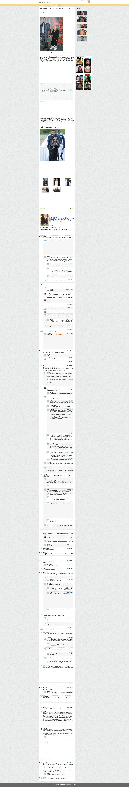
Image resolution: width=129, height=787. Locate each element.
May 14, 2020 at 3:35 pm (70, 299)
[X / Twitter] (80, 5)
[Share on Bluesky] (43, 16)
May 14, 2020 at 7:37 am (70, 350)
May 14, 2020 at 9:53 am (70, 400)
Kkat (47, 773)
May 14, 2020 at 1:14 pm (70, 608)
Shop (51, 5)
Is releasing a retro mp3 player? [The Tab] (58, 222)
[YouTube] (86, 5)
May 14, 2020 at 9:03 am (70, 576)
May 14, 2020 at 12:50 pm (70, 293)
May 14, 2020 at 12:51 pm (69, 592)
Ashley (44, 777)
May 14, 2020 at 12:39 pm (70, 711)
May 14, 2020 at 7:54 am (70, 530)
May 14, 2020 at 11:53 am (70, 357)
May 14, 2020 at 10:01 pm (70, 622)
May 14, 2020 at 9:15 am (70, 579)
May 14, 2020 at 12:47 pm (69, 409)
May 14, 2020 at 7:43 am (70, 307)
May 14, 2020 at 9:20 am (70, 564)
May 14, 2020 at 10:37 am (70, 286)
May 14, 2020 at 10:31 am (70, 691)
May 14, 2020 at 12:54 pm (70, 723)
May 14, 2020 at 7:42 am (70, 361)
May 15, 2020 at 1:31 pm (70, 773)
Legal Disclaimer (74, 784)
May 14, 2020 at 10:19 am (70, 687)
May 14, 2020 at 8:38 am (70, 568)
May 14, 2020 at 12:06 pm (69, 392)
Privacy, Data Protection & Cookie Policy (65, 784)
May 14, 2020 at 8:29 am (70, 556)
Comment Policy (57, 784)
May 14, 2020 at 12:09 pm (69, 587)
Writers (85, 0)
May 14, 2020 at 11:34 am (70, 333)
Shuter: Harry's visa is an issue (81, 35)
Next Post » (72, 208)
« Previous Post (42, 208)
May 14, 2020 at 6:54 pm (70, 324)
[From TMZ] (42, 101)
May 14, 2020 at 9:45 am (70, 263)
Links (58, 5)
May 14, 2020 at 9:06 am (70, 396)
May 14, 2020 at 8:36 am (70, 560)
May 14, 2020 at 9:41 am (70, 354)
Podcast (54, 5)
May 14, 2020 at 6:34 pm (70, 762)
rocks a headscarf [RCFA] (56, 221)
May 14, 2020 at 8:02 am (70, 548)
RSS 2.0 (59, 227)
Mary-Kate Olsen (47, 13)
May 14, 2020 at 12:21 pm (69, 289)
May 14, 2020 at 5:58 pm (70, 652)
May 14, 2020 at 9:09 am (70, 583)
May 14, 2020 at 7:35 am (70, 304)
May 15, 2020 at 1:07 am (70, 458)
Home (54, 784)
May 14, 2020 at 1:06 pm (70, 433)
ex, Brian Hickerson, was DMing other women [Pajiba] (61, 218)
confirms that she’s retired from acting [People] (60, 220)
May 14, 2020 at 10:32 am (69, 319)
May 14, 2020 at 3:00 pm (70, 279)
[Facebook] (83, 5)
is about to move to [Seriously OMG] (59, 219)
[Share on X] (41, 16)
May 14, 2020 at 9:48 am (70, 683)
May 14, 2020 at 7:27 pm (70, 777)
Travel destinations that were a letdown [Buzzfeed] (57, 216)
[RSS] (89, 5)
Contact (81, 0)
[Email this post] (46, 16)
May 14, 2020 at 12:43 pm (69, 405)
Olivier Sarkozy (52, 13)
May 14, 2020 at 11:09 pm (70, 544)
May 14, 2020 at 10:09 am (70, 637)
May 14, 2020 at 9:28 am (70, 501)
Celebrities (43, 5)
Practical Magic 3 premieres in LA (81, 29)
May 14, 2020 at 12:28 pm (70, 707)
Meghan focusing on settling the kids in (82, 10)
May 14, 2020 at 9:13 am (70, 256)
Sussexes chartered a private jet (81, 16)
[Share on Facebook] (40, 16)
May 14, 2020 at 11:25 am (70, 703)
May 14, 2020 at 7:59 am (70, 372)
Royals (48, 5)
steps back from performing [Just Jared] (58, 217)
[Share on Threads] (45, 16)
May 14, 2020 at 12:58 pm (70, 728)
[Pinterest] (87, 5)
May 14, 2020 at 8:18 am (70, 489)
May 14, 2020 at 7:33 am (70, 283)
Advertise (88, 0)
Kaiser (42, 13)
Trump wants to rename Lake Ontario (82, 22)
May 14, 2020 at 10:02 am (70, 462)
